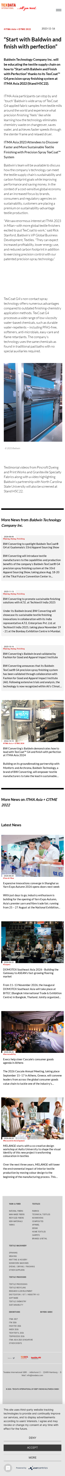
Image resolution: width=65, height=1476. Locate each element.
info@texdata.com (35, 1375)
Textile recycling (17, 1288)
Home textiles (39, 1232)
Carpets (36, 1235)
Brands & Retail (39, 1238)
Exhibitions (14, 1312)
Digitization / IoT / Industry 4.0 (24, 1294)
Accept (32, 1447)
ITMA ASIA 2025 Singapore (21, 1340)
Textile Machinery (18, 1246)
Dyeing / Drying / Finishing (22, 1266)
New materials (16, 1221)
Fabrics (35, 1211)
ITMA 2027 (13, 1319)
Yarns (12, 1225)
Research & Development (20, 1291)
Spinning (13, 1253)
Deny (32, 1437)
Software (13, 1298)
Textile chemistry (17, 1301)
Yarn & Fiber (15, 1204)
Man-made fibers (17, 1214)
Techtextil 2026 (16, 1333)
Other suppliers (17, 1270)
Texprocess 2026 (16, 1336)
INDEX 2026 (13, 1329)
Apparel (36, 1225)
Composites (37, 1221)
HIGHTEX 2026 (15, 1326)
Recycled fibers (16, 1218)
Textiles (36, 1204)
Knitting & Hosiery (18, 1260)
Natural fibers (16, 1211)
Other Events (15, 1343)
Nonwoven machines (19, 1263)
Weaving (13, 1256)
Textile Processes (17, 1277)
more (32, 1457)
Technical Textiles (41, 1214)
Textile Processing (18, 1284)
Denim (35, 1228)
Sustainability (16, 1305)
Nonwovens (37, 1218)
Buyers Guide (46, 1312)
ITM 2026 (13, 1322)
